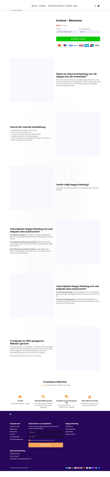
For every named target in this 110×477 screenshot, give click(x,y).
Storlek (58, 29)
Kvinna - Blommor (17, 10)
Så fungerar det (15, 454)
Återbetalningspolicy (16, 439)
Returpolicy (13, 432)
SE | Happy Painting (23, 468)
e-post (72, 405)
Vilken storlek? (14, 456)
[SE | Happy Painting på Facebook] (10, 414)
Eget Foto (35, 6)
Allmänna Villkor (70, 434)
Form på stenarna (84, 29)
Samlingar (43, 6)
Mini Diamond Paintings (56, 6)
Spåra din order (15, 426)
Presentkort (68, 6)
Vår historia (69, 426)
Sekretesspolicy (70, 429)
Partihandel (69, 432)
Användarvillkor (15, 437)
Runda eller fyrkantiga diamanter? (21, 459)
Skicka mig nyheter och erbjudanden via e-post (42, 440)
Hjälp (76, 6)
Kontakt (12, 434)
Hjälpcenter (13, 429)
